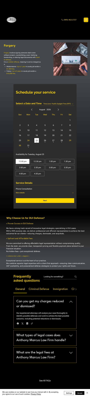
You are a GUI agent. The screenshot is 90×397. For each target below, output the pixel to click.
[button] (17, 323)
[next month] (58, 109)
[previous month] (31, 109)
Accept (79, 393)
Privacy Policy (36, 394)
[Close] (87, 393)
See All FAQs (45, 380)
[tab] (20, 289)
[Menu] (86, 20)
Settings (69, 393)
